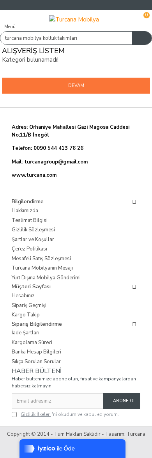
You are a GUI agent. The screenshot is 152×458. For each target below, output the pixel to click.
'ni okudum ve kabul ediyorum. (70, 414)
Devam (76, 86)
